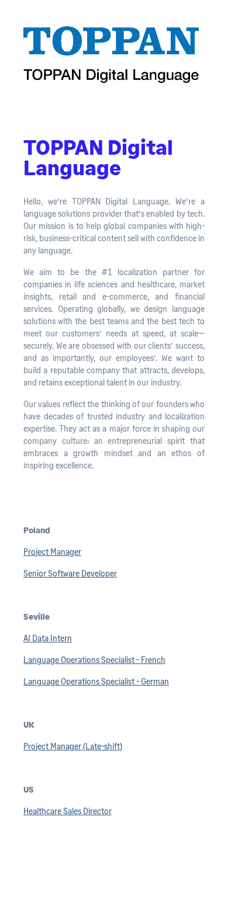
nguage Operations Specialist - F (88, 660)
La (27, 660)
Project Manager (52, 552)
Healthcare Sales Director (67, 811)
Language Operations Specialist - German (96, 681)
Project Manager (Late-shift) (72, 746)
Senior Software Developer (70, 573)
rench (155, 660)
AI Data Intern (47, 638)
